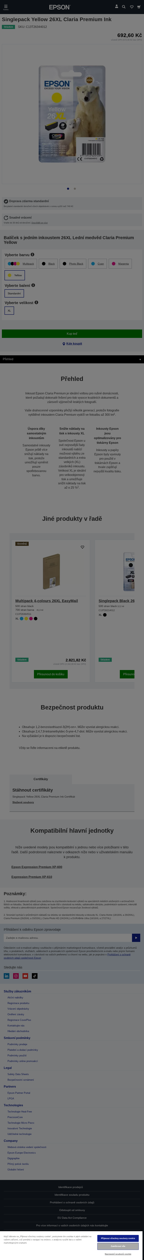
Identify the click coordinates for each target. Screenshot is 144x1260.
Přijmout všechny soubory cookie (118, 1238)
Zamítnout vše (118, 1246)
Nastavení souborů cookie (118, 1254)
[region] (71, 1245)
